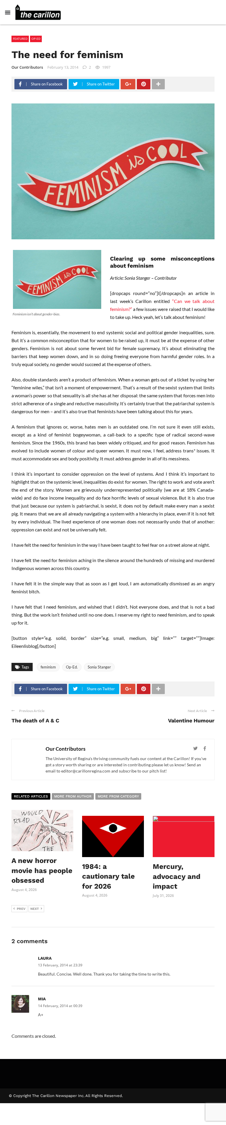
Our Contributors (27, 67)
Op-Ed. (72, 667)
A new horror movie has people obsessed (41, 870)
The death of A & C (35, 720)
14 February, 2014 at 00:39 (60, 1005)
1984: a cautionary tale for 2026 (108, 876)
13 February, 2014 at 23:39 (60, 965)
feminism (48, 667)
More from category (118, 796)
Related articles (31, 796)
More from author (73, 796)
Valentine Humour (191, 720)
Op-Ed (35, 39)
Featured (20, 39)
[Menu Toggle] (8, 12)
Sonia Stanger (99, 667)
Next (34, 909)
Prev (21, 909)
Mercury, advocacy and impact (176, 876)
